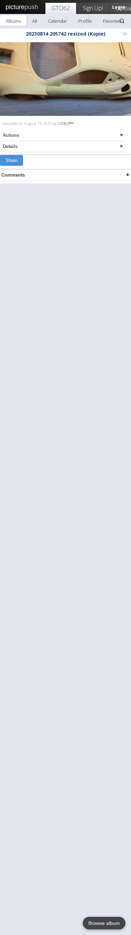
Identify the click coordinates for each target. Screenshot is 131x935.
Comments (13, 175)
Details (10, 146)
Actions (11, 135)
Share (11, 160)
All (34, 21)
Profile (85, 21)
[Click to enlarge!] (65, 79)
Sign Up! (93, 8)
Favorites (112, 21)
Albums (13, 21)
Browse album (104, 923)
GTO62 (60, 8)
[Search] (122, 21)
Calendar (57, 21)
